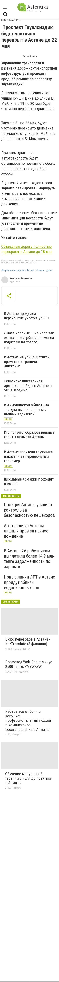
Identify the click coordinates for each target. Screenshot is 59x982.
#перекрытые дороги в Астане (17, 270)
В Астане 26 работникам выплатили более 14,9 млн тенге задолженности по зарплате (29, 558)
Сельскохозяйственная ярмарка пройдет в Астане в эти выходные (28, 385)
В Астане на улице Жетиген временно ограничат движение (27, 361)
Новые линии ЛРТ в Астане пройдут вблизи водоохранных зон (29, 582)
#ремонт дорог (44, 270)
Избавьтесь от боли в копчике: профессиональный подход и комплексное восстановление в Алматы (28, 720)
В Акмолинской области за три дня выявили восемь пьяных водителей (26, 409)
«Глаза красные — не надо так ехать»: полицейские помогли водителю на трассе (29, 337)
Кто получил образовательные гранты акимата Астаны (29, 434)
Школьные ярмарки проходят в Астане (29, 481)
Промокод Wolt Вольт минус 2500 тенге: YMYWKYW (28, 664)
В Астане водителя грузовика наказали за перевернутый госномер (28, 456)
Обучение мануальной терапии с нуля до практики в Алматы (28, 778)
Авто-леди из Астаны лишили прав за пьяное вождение (26, 531)
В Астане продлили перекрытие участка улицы (26, 316)
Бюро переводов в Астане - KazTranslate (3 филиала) (27, 641)
